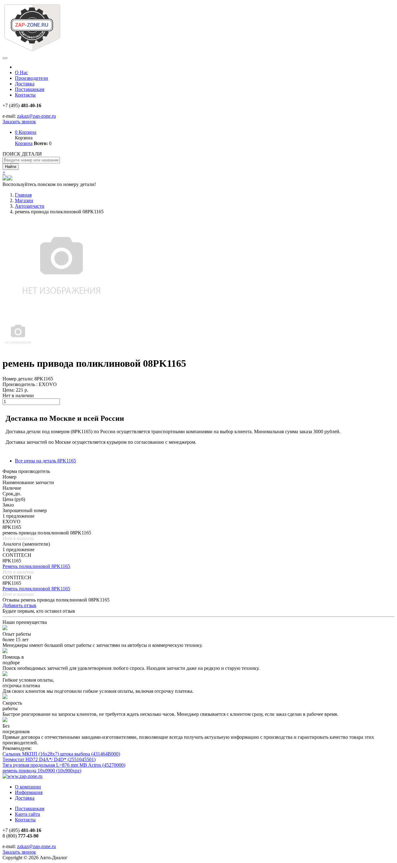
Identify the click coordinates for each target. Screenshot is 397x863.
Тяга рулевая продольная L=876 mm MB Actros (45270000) (63, 765)
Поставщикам (29, 89)
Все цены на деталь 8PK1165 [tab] (45, 460)
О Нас (21, 72)
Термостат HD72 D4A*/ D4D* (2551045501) (49, 759)
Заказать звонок (19, 121)
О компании (28, 786)
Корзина (25, 132)
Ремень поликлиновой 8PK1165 (36, 566)
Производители (31, 78)
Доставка (24, 83)
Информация (28, 792)
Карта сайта (27, 814)
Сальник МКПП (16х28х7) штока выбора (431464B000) (61, 753)
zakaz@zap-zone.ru (36, 116)
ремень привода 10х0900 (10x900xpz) (41, 770)
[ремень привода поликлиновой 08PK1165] (17, 348)
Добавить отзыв (19, 605)
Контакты (25, 95)
